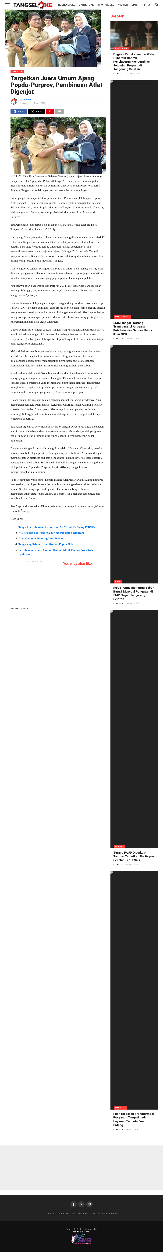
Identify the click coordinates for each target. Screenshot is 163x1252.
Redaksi (119, 74)
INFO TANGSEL (105, 4)
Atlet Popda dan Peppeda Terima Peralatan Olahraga (51, 532)
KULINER (123, 4)
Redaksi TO (84, 1213)
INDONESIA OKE (66, 4)
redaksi (27, 99)
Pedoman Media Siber (105, 1213)
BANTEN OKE (86, 4)
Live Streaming (66, 1213)
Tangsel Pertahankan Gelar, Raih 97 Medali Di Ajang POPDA (56, 527)
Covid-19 (50, 1213)
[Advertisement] (34, 584)
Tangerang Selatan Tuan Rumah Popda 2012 (45, 544)
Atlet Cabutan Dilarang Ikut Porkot (40, 538)
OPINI (134, 4)
